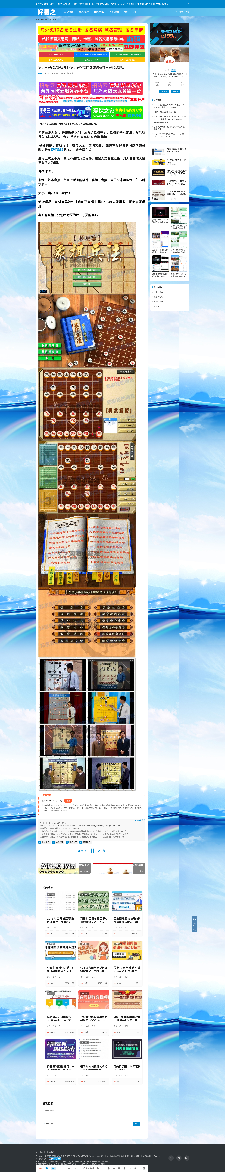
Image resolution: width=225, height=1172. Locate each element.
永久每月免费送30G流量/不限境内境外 (91, 54)
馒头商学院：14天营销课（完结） (127, 1068)
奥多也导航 (158, 297)
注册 (187, 12)
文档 (126, 12)
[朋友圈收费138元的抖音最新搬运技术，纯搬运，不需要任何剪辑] (127, 901)
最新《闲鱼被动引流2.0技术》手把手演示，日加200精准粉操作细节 (127, 969)
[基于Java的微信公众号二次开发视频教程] (93, 1048)
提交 (136, 1124)
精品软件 (85, 12)
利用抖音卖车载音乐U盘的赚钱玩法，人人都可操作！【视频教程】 (93, 920)
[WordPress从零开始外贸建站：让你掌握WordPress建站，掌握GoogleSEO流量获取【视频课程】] (158, 151)
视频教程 (57, 150)
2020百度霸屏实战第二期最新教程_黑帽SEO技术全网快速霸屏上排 (127, 1018)
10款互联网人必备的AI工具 (165, 112)
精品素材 (115, 12)
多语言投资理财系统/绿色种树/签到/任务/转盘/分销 (179, 251)
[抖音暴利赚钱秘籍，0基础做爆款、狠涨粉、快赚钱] (60, 1048)
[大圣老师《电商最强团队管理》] (158, 162)
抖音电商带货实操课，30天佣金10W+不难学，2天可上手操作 (60, 1018)
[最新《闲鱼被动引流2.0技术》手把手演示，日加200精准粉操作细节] (127, 950)
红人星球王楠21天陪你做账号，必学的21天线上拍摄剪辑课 (177, 183)
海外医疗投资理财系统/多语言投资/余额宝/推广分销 (160, 251)
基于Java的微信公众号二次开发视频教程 (93, 1068)
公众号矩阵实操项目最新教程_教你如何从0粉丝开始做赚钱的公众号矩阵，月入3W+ (93, 1018)
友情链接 (137, 1156)
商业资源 (39, 1152)
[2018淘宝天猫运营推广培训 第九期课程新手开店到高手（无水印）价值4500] (60, 901)
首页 (37, 19)
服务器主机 (156, 1156)
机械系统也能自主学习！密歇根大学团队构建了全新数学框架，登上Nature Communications (170, 119)
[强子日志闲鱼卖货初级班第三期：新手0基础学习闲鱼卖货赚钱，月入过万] (93, 950)
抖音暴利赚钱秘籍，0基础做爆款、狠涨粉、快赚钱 (60, 1068)
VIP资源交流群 (42, 1159)
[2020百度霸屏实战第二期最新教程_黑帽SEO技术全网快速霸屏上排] (127, 999)
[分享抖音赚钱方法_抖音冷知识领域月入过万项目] (60, 950)
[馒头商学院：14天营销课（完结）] (127, 1048)
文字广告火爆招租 (56, 54)
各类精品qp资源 (91, 60)
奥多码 (156, 306)
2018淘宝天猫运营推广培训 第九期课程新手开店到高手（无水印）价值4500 (60, 920)
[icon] (171, 1158)
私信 (176, 91)
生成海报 (89, 1168)
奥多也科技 (158, 301)
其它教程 (70, 73)
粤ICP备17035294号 (79, 1156)
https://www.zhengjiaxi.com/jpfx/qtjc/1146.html (99, 825)
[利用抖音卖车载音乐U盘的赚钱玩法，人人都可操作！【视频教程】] (93, 901)
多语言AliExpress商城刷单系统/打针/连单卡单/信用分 (160, 220)
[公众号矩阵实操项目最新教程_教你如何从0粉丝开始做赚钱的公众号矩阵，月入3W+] (93, 999)
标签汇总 (119, 1156)
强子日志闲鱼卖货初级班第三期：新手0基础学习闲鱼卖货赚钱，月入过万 (93, 969)
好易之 (41, 73)
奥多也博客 (158, 292)
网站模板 (70, 12)
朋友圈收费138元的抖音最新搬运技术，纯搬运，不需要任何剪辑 (127, 920)
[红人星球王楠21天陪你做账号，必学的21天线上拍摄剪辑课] (158, 182)
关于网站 (110, 1156)
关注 (165, 91)
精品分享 (100, 12)
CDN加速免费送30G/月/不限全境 (127, 54)
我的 (135, 12)
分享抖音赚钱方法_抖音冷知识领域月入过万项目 (60, 969)
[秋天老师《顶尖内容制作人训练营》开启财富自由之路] (158, 172)
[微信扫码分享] (98, 1168)
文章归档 (128, 1156)
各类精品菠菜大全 (56, 60)
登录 (181, 12)
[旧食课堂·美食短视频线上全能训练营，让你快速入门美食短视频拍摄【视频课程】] (158, 195)
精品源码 (50, 1152)
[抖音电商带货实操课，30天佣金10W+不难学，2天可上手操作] (60, 999)
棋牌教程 (59, 842)
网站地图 (146, 1156)
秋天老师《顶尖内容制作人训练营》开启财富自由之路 (177, 173)
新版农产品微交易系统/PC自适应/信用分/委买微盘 (179, 227)
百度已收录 (140, 819)
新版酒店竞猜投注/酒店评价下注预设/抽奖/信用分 (178, 275)
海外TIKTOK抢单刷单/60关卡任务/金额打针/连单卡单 (160, 275)
